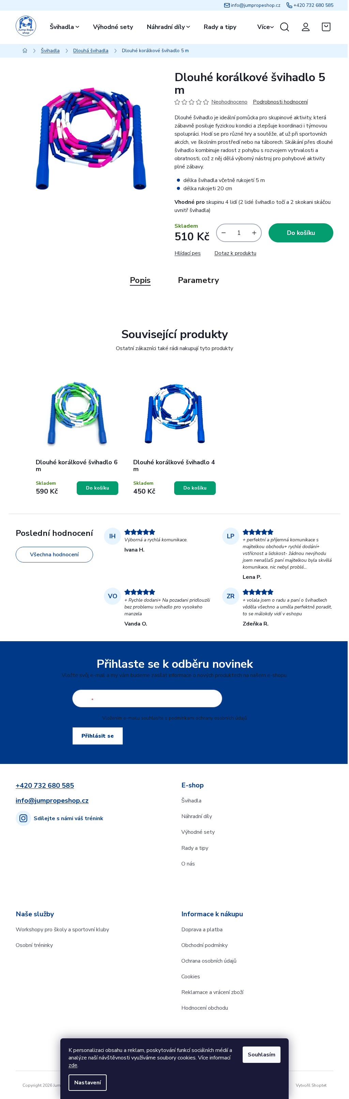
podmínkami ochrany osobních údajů (208, 718)
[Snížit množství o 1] (222, 232)
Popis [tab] (140, 280)
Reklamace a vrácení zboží (212, 992)
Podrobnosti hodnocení (280, 102)
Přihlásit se (97, 736)
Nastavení (87, 1082)
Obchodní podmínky (204, 945)
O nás (188, 864)
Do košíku (301, 233)
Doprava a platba (202, 929)
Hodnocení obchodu (204, 1008)
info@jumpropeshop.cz (255, 5)
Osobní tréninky (34, 945)
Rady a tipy (194, 848)
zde (73, 1065)
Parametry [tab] (198, 280)
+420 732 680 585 (313, 5)
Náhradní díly (196, 816)
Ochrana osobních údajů (209, 961)
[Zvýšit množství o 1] (256, 232)
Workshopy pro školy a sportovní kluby (62, 929)
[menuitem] (64, 27)
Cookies (190, 976)
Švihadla (191, 800)
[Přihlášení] (306, 26)
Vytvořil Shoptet (311, 1085)
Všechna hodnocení (54, 554)
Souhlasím (261, 1054)
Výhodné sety (198, 832)
